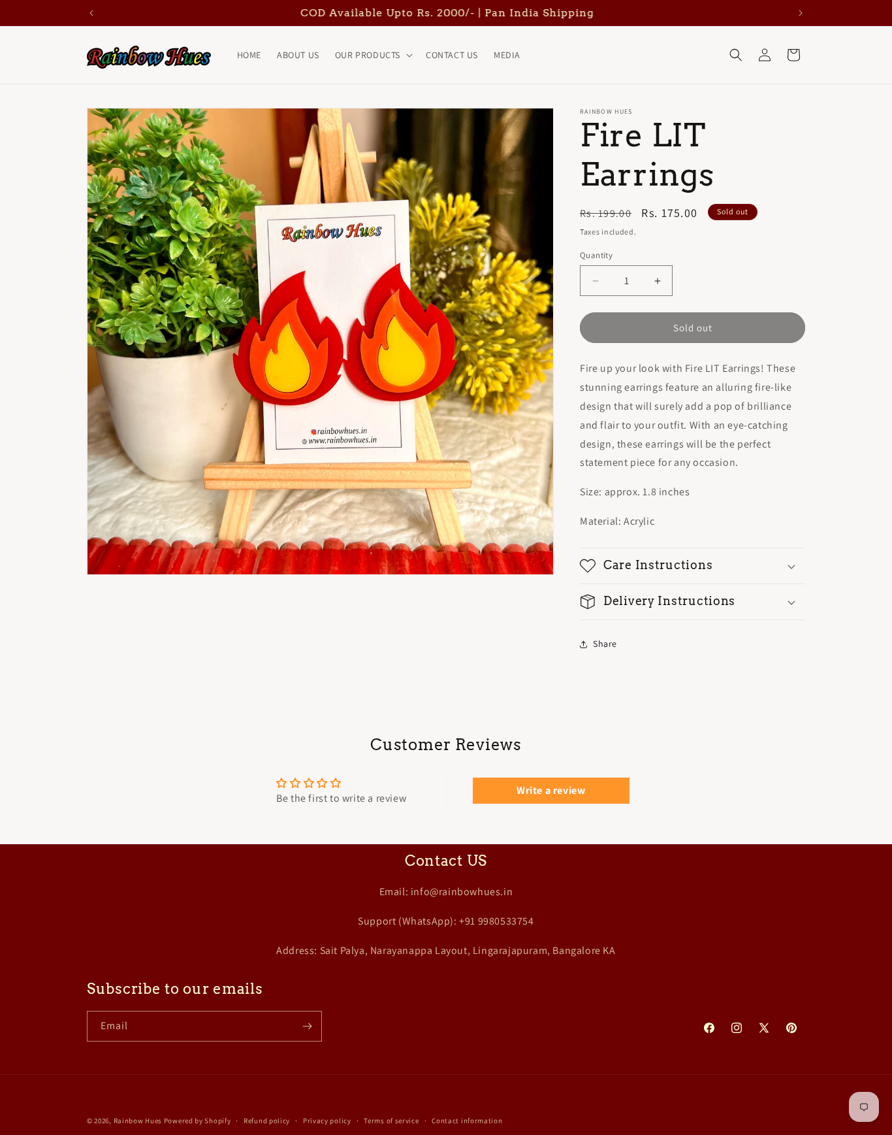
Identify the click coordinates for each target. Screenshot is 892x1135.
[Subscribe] (307, 1026)
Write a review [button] (551, 790)
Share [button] (605, 644)
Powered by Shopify (197, 1120)
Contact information (467, 1120)
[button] (372, 55)
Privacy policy (327, 1120)
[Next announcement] (800, 13)
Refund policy (267, 1120)
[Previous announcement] (91, 13)
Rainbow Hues (138, 1120)
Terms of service (391, 1120)
